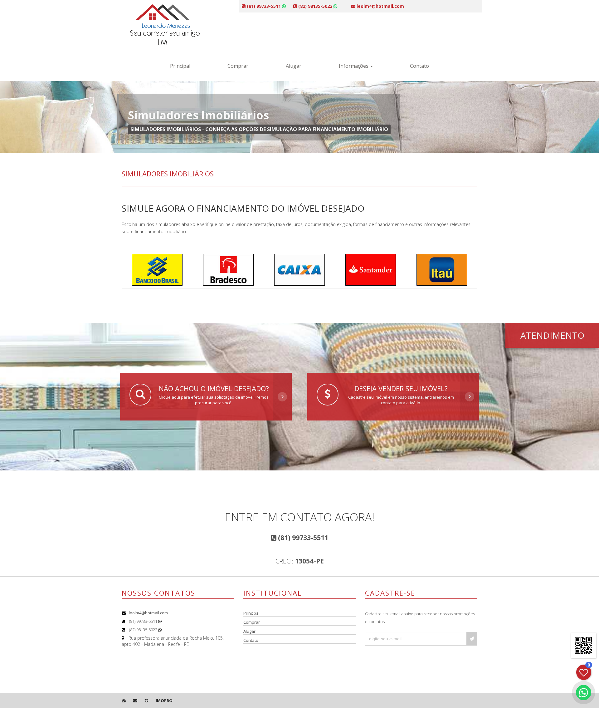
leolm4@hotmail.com (148, 613)
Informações (354, 65)
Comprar (237, 65)
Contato (419, 65)
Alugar (293, 65)
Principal (180, 65)
